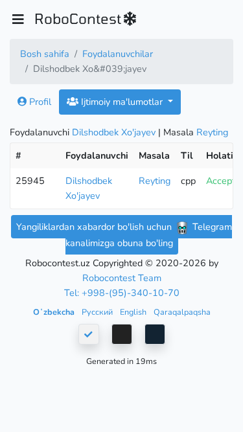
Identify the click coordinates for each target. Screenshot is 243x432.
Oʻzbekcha (54, 311)
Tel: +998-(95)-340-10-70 (121, 292)
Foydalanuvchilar (117, 53)
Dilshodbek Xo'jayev (114, 132)
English (134, 311)
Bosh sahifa (44, 53)
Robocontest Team (121, 277)
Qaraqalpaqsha (182, 311)
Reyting (212, 132)
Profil (39, 101)
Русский (98, 311)
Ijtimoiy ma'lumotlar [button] (121, 101)
